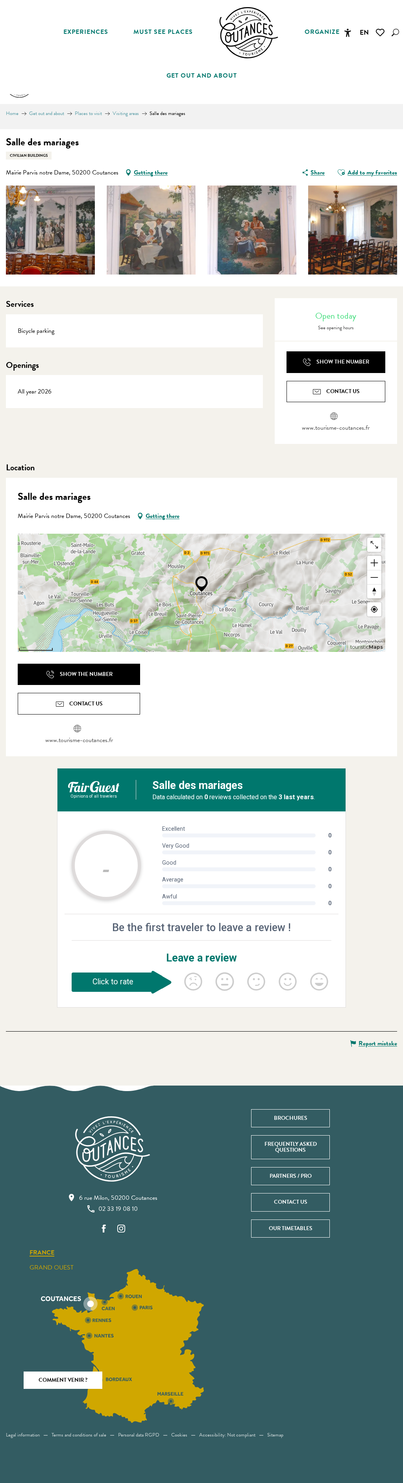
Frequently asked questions (290, 1147)
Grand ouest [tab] (52, 1267)
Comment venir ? (63, 1380)
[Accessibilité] (347, 33)
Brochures (290, 1118)
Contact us (290, 1202)
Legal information (23, 1435)
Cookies (179, 1435)
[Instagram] (121, 1229)
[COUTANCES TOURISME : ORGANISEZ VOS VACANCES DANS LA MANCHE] (248, 32)
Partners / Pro (291, 1176)
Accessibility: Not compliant (227, 1435)
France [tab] (42, 1253)
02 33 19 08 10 (118, 1209)
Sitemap (275, 1435)
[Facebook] (104, 1229)
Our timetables (290, 1228)
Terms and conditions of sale (79, 1435)
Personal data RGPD (138, 1435)
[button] (395, 32)
